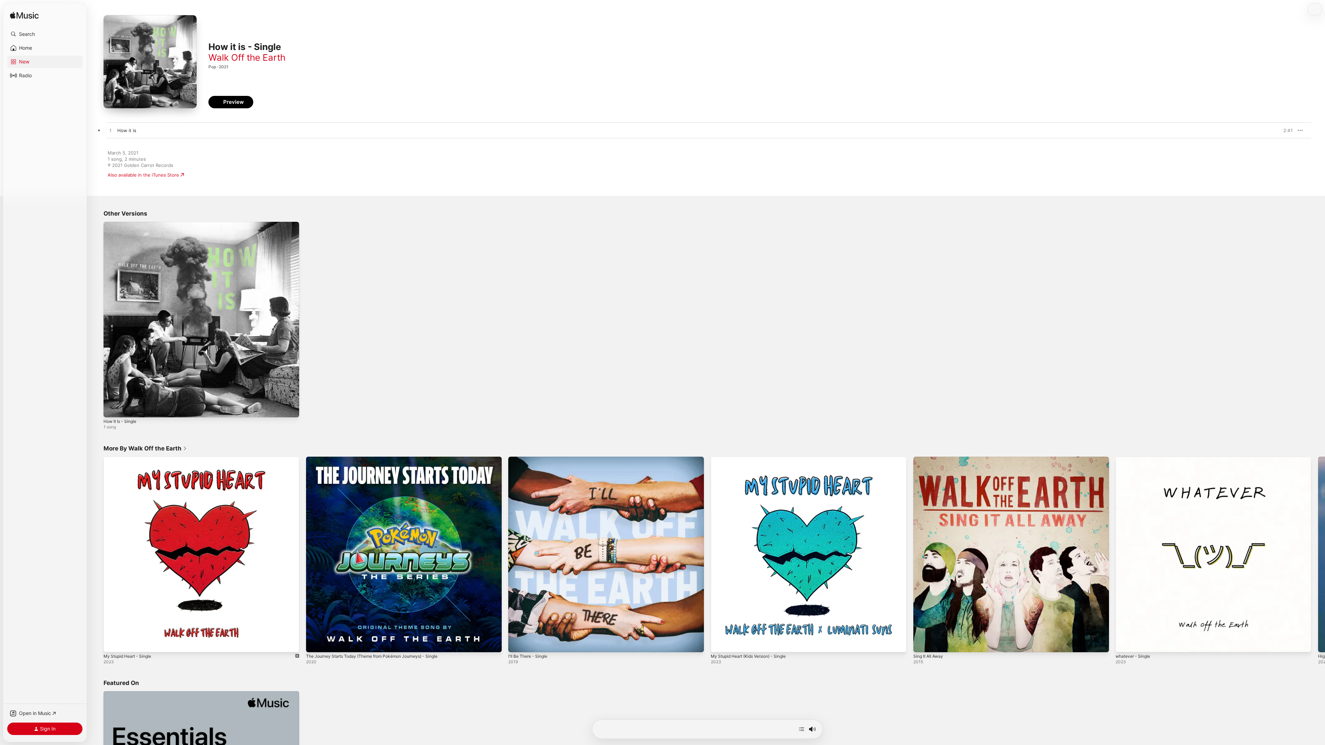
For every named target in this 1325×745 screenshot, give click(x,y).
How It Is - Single (122, 224)
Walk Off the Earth (246, 57)
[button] (45, 34)
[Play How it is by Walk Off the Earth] (110, 131)
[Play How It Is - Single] (112, 409)
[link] (145, 448)
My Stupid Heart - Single (130, 459)
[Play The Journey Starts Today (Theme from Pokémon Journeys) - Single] (315, 643)
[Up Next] (801, 729)
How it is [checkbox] (126, 130)
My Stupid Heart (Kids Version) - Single (753, 459)
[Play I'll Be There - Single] (517, 643)
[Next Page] (1318, 554)
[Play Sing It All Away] (922, 643)
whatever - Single (1135, 459)
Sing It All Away (929, 459)
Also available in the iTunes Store (143, 175)
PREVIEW (1285, 130)
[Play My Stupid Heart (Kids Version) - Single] (719, 643)
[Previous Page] (96, 554)
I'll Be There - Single (529, 459)
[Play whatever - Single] (1124, 643)
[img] (24, 16)
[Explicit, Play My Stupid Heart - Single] (112, 643)
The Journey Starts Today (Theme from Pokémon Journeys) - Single (379, 459)
